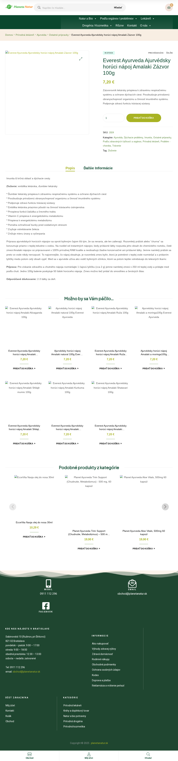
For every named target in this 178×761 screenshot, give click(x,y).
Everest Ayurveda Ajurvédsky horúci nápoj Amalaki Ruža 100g (111, 352)
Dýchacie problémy (133, 137)
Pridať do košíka (144, 118)
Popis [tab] (70, 168)
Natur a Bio (86, 18)
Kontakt (132, 25)
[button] (81, 59)
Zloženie (112, 150)
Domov (9, 34)
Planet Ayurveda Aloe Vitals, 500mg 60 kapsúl (144, 533)
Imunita (148, 137)
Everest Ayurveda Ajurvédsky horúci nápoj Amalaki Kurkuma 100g (67, 427)
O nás (143, 25)
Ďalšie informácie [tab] (98, 168)
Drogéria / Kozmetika (95, 25)
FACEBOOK (46, 612)
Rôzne (120, 25)
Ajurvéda (41, 34)
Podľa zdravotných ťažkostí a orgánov (122, 141)
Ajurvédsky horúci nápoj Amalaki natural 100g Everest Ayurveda (67, 352)
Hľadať (118, 7)
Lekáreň (146, 18)
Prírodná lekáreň (25, 34)
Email (132, 589)
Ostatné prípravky (59, 34)
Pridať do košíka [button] (23, 368)
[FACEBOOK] (46, 606)
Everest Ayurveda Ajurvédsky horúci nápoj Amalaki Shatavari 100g (111, 427)
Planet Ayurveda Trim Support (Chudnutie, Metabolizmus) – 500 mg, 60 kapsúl (89, 533)
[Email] (132, 583)
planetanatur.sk (99, 743)
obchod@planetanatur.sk (26, 671)
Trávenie (116, 145)
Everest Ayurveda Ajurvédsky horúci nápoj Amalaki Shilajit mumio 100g (24, 427)
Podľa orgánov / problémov (117, 18)
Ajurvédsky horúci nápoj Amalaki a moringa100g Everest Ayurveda (154, 352)
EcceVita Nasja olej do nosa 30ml (34, 522)
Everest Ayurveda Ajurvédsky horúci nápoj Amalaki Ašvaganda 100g (24, 352)
